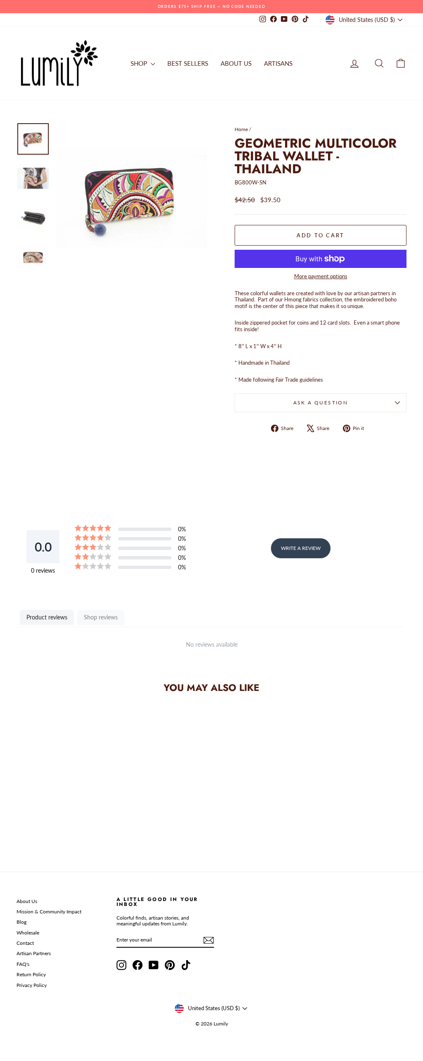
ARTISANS (278, 63)
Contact (25, 943)
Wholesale (28, 933)
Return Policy (31, 974)
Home (241, 129)
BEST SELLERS (187, 63)
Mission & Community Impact (49, 911)
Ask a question (320, 402)
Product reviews (46, 617)
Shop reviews (101, 617)
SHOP (140, 63)
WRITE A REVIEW (301, 548)
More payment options (320, 276)
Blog (21, 922)
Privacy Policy (32, 985)
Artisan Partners (34, 953)
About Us (27, 901)
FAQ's (23, 964)
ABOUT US (236, 63)
